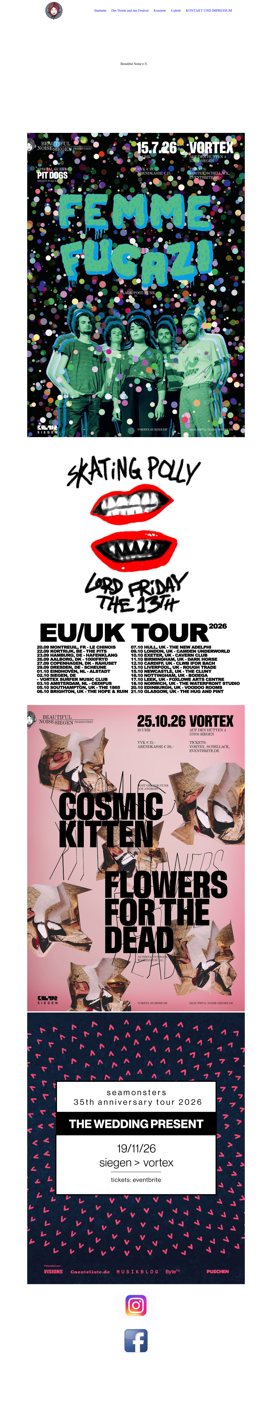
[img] (53, 10)
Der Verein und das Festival (130, 10)
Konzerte (160, 10)
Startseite (100, 10)
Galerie (176, 10)
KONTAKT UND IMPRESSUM (209, 10)
